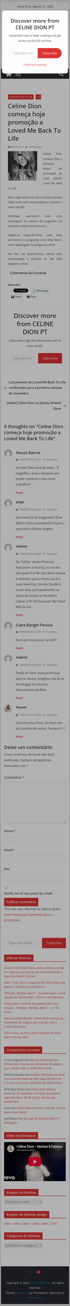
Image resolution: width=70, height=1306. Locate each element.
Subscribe (49, 53)
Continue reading (35, 64)
